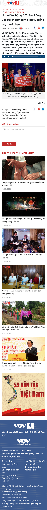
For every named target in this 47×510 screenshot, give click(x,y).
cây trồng (15, 115)
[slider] (25, 56)
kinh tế (23, 118)
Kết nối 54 (30, 464)
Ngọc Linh (6, 118)
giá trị (15, 118)
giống (6, 115)
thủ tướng (12, 113)
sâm (23, 115)
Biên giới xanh (9, 476)
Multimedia (30, 470)
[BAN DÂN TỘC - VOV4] (13, 3)
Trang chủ (7, 461)
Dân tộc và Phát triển (14, 12)
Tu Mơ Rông (16, 110)
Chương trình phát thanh (13, 10)
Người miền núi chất (35, 461)
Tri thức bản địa (33, 467)
